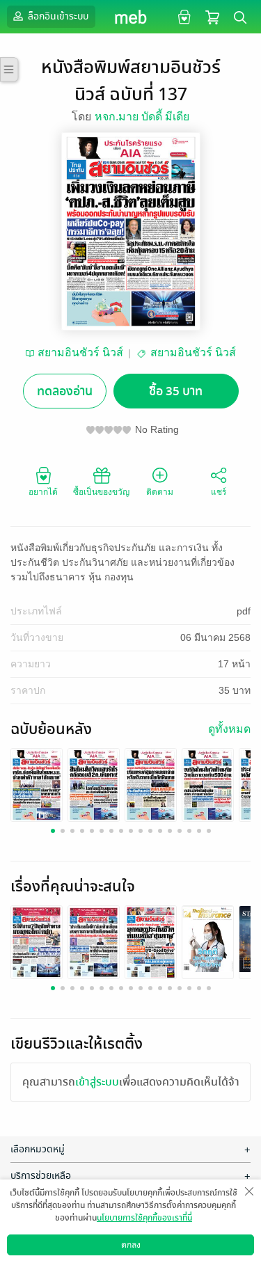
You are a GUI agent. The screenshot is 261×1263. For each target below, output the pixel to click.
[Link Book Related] (36, 941)
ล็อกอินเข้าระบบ (57, 16)
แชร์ (218, 492)
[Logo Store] (130, 17)
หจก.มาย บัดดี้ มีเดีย (142, 116)
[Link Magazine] (36, 784)
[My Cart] (212, 16)
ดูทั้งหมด (229, 729)
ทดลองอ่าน (65, 391)
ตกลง (131, 1245)
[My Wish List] (182, 16)
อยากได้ (43, 492)
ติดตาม (159, 492)
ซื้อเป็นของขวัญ (101, 492)
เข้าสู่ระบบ (97, 1082)
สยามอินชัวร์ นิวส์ (80, 352)
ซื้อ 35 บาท (176, 391)
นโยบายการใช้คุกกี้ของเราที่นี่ (144, 1218)
